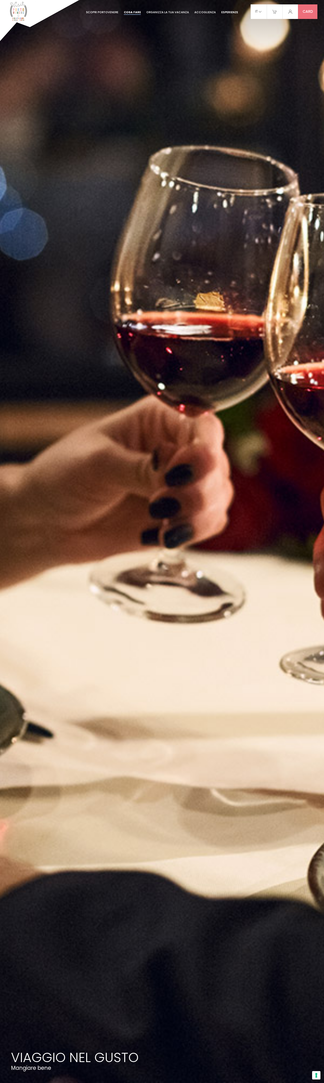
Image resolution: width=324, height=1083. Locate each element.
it (256, 11)
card (308, 11)
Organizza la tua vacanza (167, 12)
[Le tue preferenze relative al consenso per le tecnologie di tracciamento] (316, 1075)
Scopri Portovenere (102, 12)
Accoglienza (205, 12)
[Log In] (290, 11)
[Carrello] (274, 11)
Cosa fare (132, 12)
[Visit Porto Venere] (39, 21)
